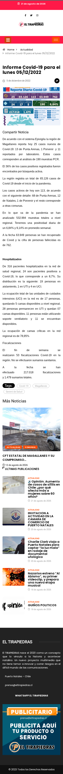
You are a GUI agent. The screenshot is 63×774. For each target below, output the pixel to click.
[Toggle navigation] (8, 40)
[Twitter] (31, 15)
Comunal (30, 447)
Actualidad (26, 49)
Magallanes (41, 386)
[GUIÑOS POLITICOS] (14, 605)
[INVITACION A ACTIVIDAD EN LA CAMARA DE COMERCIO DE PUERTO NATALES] (14, 516)
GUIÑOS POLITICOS (42, 605)
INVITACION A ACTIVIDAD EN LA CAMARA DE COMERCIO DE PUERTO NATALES (41, 519)
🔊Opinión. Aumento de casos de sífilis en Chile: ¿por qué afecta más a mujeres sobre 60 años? (44, 489)
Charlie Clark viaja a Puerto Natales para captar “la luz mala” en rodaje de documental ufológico (43, 549)
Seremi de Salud (14, 391)
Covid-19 (23, 386)
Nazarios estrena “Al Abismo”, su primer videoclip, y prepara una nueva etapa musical (44, 579)
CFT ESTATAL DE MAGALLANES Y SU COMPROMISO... (28, 458)
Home (10, 49)
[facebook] (25, 15)
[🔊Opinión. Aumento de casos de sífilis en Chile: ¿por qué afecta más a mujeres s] (14, 485)
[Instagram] (37, 15)
